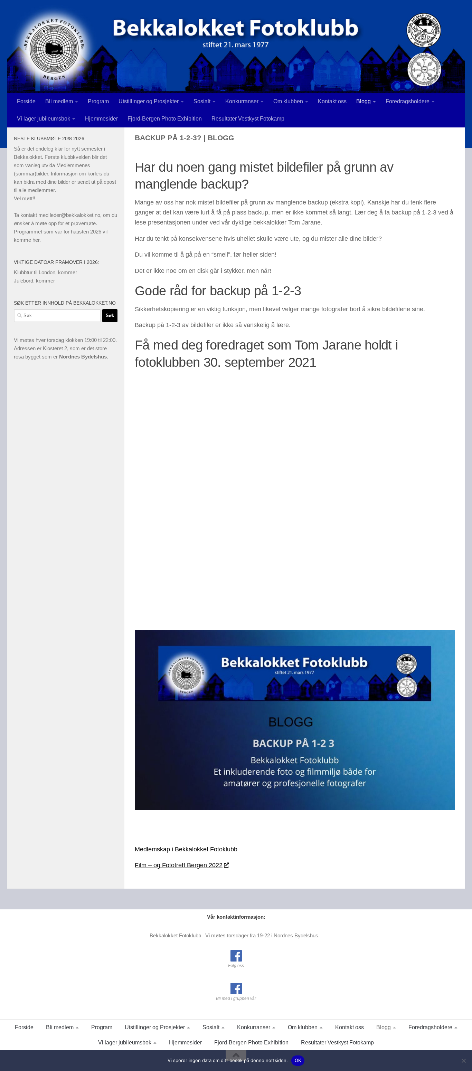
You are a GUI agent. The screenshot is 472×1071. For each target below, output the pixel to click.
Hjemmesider (101, 119)
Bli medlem (59, 101)
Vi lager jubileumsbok (43, 119)
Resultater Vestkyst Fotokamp (247, 119)
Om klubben (288, 101)
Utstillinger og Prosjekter (149, 101)
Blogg (363, 101)
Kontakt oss (332, 101)
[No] (463, 1060)
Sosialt (201, 101)
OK (298, 1060)
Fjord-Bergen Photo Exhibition (165, 119)
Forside (26, 101)
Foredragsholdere (407, 101)
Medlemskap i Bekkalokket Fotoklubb (186, 849)
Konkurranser (241, 101)
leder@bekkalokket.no (75, 215)
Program (98, 101)
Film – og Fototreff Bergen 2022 (179, 865)
